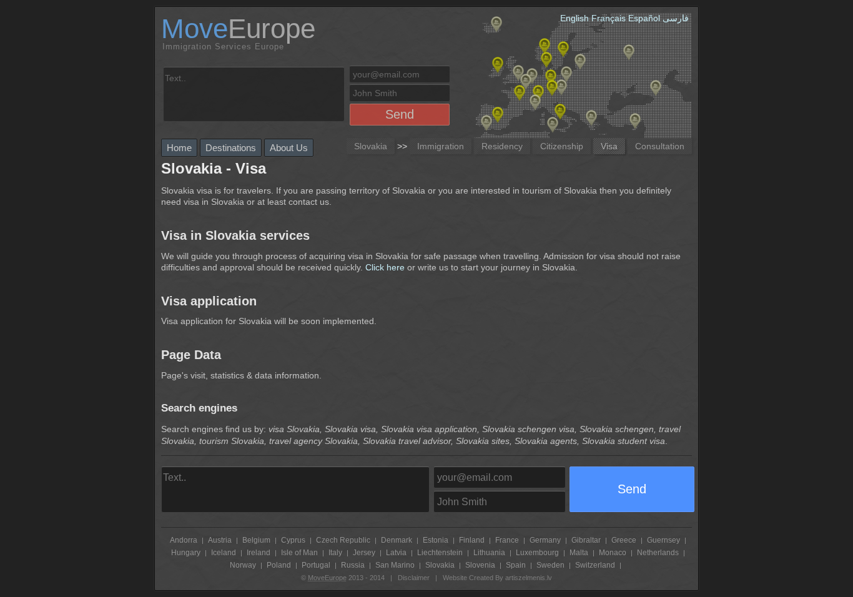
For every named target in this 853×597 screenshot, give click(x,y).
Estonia (435, 540)
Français (608, 18)
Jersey (364, 552)
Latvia (396, 552)
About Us (289, 147)
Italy (335, 552)
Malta (578, 552)
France (507, 540)
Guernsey (663, 540)
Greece (623, 540)
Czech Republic (343, 540)
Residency (502, 146)
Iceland (223, 552)
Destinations (230, 147)
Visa (609, 146)
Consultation (659, 146)
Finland (472, 540)
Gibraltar (586, 540)
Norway (243, 565)
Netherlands (658, 552)
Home (179, 147)
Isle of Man (299, 552)
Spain (516, 565)
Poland (279, 565)
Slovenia (480, 565)
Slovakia (370, 146)
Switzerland (595, 565)
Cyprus (293, 540)
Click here (385, 267)
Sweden (550, 565)
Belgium (256, 540)
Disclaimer (414, 577)
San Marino (395, 565)
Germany (545, 540)
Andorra (183, 540)
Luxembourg (537, 552)
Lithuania (489, 552)
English (574, 18)
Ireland (258, 552)
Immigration (440, 146)
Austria (220, 540)
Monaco (612, 552)
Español (644, 18)
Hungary (185, 552)
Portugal (316, 565)
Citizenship (561, 146)
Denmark (396, 540)
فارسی (676, 18)
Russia (353, 565)
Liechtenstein (440, 552)
